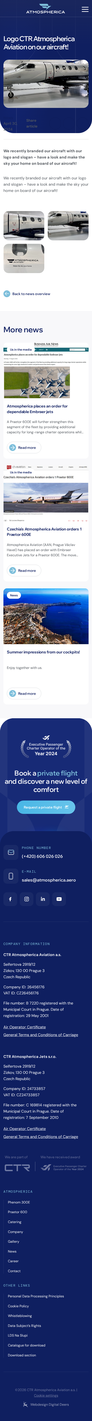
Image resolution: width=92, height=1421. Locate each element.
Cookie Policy (18, 1306)
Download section (22, 1355)
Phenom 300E (19, 1202)
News (8, 117)
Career (13, 1261)
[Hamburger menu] (85, 9)
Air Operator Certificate (24, 1027)
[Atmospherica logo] (46, 9)
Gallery (13, 1241)
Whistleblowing (20, 1316)
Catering (14, 1222)
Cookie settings (46, 1396)
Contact (14, 1271)
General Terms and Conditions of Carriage (40, 1034)
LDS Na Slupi (18, 1335)
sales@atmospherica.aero (49, 880)
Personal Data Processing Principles (36, 1296)
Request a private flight (43, 807)
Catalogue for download (26, 1345)
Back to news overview (31, 294)
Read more (27, 447)
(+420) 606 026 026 (42, 856)
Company (15, 1232)
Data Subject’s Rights (24, 1325)
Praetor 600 (17, 1212)
